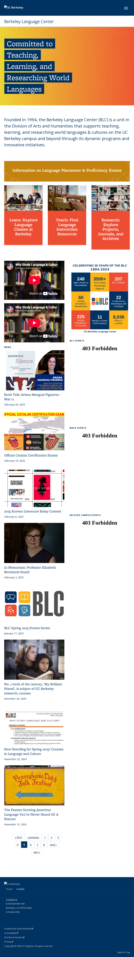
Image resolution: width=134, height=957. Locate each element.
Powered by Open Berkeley (18, 928)
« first (19, 837)
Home (9, 889)
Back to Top (124, 952)
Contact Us (11, 899)
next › (54, 844)
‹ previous (34, 837)
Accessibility (11, 933)
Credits (20, 889)
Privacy (8, 941)
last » (38, 852)
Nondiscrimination (14, 937)
